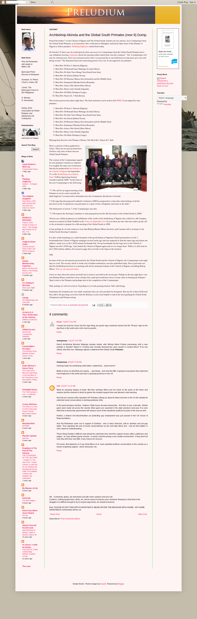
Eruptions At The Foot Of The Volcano (29, 450)
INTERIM (25, 426)
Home (99, 514)
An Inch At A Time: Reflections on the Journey (30, 314)
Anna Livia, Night (28, 288)
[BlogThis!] (101, 305)
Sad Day (25, 438)
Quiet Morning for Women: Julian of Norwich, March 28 (29, 532)
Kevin (59, 322)
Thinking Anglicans (80, 46)
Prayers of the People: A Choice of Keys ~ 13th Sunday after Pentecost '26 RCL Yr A (29, 227)
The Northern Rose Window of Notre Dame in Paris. (29, 353)
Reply (59, 332)
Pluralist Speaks (29, 436)
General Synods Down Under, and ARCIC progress (28, 249)
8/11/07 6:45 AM (75, 362)
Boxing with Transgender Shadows (27, 334)
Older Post (142, 514)
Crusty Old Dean (29, 404)
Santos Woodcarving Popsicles (28, 263)
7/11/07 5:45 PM (75, 341)
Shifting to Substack (29, 320)
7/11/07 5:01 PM (69, 322)
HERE (119, 100)
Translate (167, 104)
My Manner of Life (30, 488)
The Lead (26, 566)
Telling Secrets (28, 330)
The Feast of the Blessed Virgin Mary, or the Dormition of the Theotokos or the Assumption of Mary (30, 375)
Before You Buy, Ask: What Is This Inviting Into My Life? (30, 270)
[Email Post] (94, 305)
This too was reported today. (67, 269)
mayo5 (103, 584)
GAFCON (26, 498)
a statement (73, 55)
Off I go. (25, 515)
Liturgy (25, 298)
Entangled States (29, 390)
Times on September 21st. (95, 221)
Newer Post (55, 514)
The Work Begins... (29, 500)
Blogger (121, 584)
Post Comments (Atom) (70, 519)
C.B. (58, 386)
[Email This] (98, 305)
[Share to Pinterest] (110, 305)
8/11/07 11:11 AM (68, 386)
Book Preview (163, 66)
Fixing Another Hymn (30, 169)
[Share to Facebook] (107, 305)
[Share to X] (104, 305)
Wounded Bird (28, 423)
